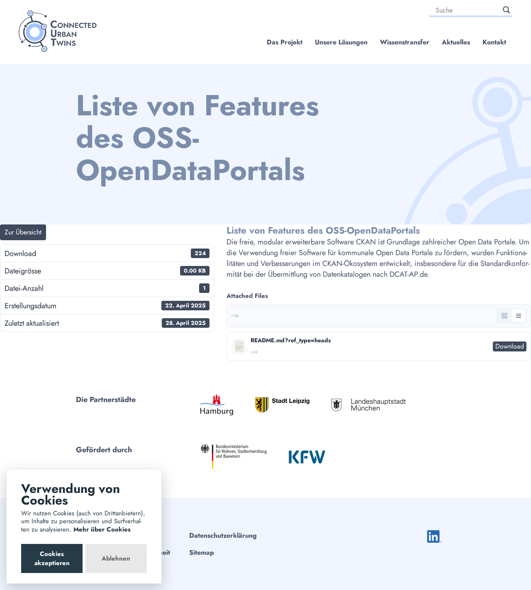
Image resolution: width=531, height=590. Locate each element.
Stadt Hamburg (216, 404)
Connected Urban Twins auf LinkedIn (434, 536)
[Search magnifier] (506, 10)
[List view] (518, 315)
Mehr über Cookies (102, 529)
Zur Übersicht (23, 232)
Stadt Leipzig (282, 404)
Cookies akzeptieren (52, 558)
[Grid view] (504, 315)
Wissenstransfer (404, 42)
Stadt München (368, 404)
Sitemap (201, 552)
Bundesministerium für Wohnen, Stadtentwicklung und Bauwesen (233, 456)
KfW (307, 456)
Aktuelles (456, 42)
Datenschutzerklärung (223, 535)
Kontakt (494, 42)
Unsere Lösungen (341, 42)
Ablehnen (116, 558)
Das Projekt (284, 42)
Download (509, 346)
